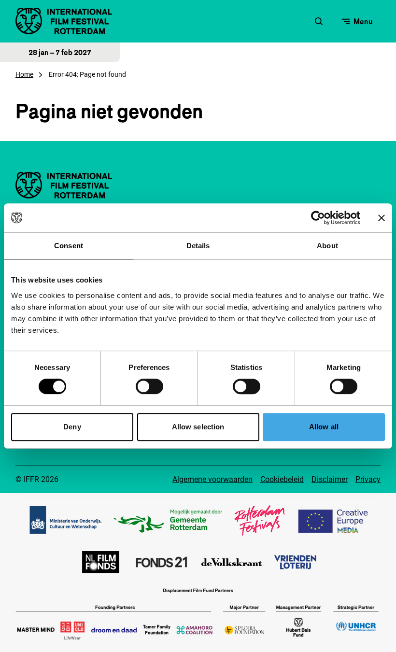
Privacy (368, 479)
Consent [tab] (68, 245)
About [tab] (327, 245)
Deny (72, 427)
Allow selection (198, 427)
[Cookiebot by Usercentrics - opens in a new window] (318, 218)
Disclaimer (329, 479)
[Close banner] (381, 217)
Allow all (324, 427)
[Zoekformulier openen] (318, 21)
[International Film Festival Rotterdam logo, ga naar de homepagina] (63, 21)
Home (24, 74)
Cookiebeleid (282, 479)
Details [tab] (198, 245)
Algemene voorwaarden (212, 479)
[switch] (149, 386)
